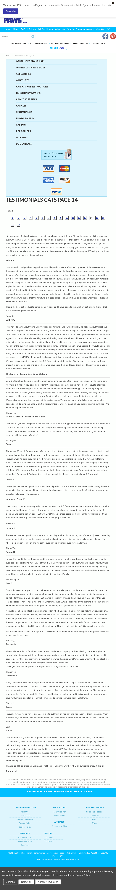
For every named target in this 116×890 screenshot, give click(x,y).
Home (8, 29)
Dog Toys (21, 137)
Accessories (23, 74)
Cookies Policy (25, 827)
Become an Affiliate (59, 826)
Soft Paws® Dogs (25, 841)
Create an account (85, 29)
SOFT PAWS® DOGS (38, 43)
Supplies (24, 845)
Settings (10, 882)
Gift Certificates (45, 29)
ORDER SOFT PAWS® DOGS (30, 67)
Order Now (57, 49)
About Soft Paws (26, 99)
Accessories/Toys (60, 43)
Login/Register (59, 812)
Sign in (70, 29)
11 (73, 218)
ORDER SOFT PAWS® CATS (30, 61)
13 (85, 218)
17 (12, 224)
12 (79, 218)
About (16, 29)
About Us (25, 812)
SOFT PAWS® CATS (18, 43)
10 (67, 218)
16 (103, 218)
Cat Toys (21, 124)
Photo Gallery (25, 118)
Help (94, 819)
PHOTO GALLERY (80, 43)
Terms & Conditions (25, 819)
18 (18, 224)
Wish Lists (60, 29)
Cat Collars (23, 131)
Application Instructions (32, 86)
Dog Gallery (48, 841)
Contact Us (94, 816)
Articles (32, 29)
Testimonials (98, 43)
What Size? (22, 80)
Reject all (26, 882)
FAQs (23, 29)
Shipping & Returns (94, 812)
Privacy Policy (25, 823)
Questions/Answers (28, 93)
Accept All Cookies (48, 882)
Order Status (59, 816)
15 (97, 218)
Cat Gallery (48, 838)
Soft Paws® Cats (25, 838)
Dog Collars (24, 143)
